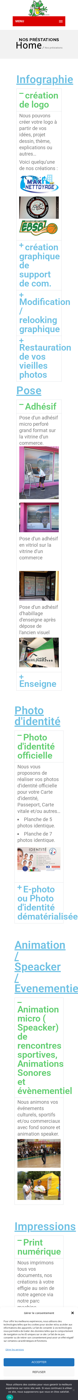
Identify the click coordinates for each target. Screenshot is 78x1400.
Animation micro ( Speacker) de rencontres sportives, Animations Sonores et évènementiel (44, 1050)
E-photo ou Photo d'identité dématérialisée (47, 903)
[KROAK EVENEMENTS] (39, 8)
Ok (9, 1397)
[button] (72, 1313)
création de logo (38, 100)
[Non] (73, 1390)
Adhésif (40, 406)
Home (29, 45)
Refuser (39, 1372)
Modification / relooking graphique (44, 315)
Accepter (39, 1362)
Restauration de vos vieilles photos (45, 361)
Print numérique (39, 1247)
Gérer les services (14, 1349)
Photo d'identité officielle (36, 746)
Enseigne (37, 684)
